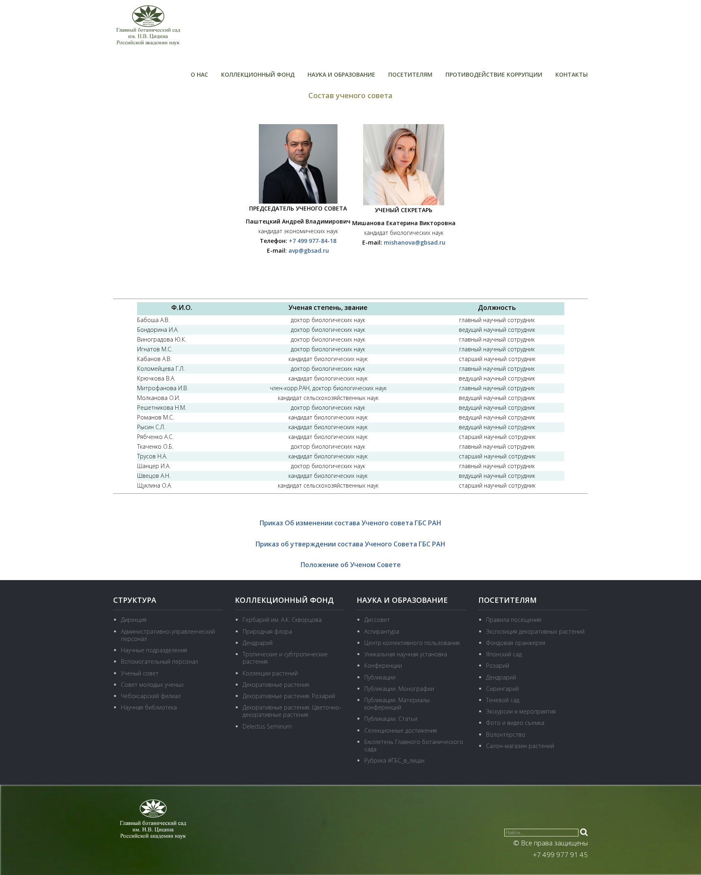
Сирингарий (502, 688)
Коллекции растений (270, 673)
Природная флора (267, 631)
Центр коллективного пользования (412, 643)
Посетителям (410, 74)
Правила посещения (513, 619)
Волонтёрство (505, 734)
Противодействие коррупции (493, 74)
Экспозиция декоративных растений (535, 631)
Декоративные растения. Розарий (289, 696)
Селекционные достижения (400, 730)
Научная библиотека (149, 707)
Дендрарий (258, 643)
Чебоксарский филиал (151, 696)
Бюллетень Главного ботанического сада (413, 745)
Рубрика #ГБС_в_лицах (394, 760)
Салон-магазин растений (520, 746)
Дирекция (133, 619)
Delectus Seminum (267, 726)
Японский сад (504, 654)
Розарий (497, 665)
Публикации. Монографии (399, 688)
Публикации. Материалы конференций (397, 703)
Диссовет (377, 619)
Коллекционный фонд (258, 74)
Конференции (383, 665)
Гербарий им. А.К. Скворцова (282, 619)
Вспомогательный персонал (159, 661)
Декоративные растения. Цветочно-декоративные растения (292, 710)
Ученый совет (140, 673)
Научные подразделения (154, 650)
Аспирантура (381, 631)
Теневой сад (502, 700)
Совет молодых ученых (152, 684)
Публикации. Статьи (390, 718)
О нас (199, 74)
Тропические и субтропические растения (285, 657)
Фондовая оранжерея (515, 643)
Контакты (571, 74)
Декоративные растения (276, 684)
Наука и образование (341, 74)
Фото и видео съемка (515, 723)
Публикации (380, 677)
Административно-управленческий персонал (168, 635)
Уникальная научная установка (405, 654)
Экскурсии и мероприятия (521, 711)
